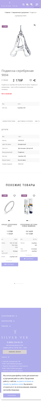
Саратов (4, 357)
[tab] (9, 121)
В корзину (10, 264)
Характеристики (9, 121)
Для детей (29, 148)
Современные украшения (20, 12)
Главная (7, 12)
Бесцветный (22, 144)
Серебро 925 (21, 108)
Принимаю (12, 395)
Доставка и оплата (25, 121)
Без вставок (22, 160)
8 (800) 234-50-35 (15, 342)
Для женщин (22, 148)
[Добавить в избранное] (30, 80)
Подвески (21, 152)
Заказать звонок (15, 352)
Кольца (15, 251)
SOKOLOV (21, 140)
